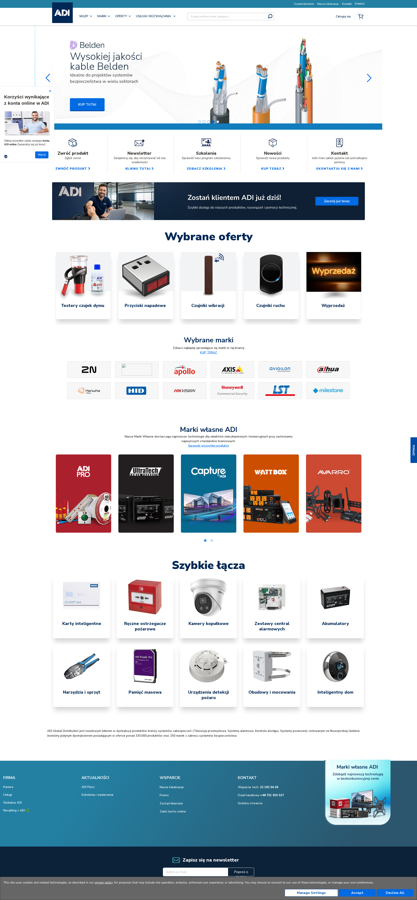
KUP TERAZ (208, 352)
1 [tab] (205, 541)
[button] (413, 450)
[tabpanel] (83, 285)
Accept (357, 892)
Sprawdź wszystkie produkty (208, 446)
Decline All (395, 892)
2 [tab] (212, 541)
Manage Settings (311, 892)
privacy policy (104, 882)
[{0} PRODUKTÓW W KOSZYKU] (361, 17)
